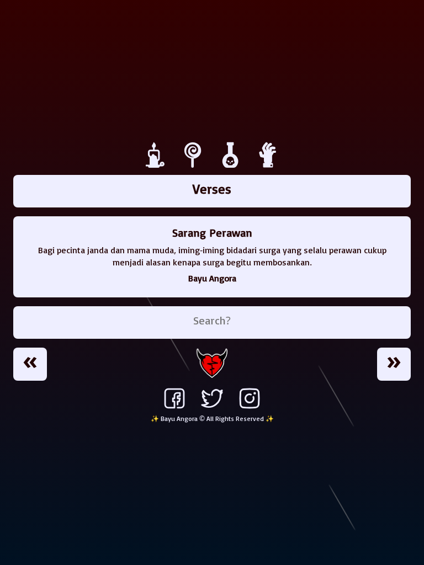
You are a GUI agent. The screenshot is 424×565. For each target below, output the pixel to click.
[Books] (194, 164)
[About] (268, 164)
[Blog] (156, 164)
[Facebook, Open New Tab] (174, 408)
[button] (30, 364)
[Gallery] (232, 164)
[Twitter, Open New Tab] (212, 408)
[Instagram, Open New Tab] (249, 408)
